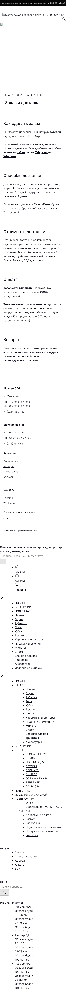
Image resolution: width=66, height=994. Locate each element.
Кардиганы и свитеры (29, 639)
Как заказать (10, 461)
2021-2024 (33, 786)
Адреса (20, 860)
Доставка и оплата (38, 815)
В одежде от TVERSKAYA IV (44, 806)
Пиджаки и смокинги (29, 643)
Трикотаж (21, 659)
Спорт (19, 651)
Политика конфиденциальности (20, 512)
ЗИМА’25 (31, 774)
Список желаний (26, 856)
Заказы (20, 852)
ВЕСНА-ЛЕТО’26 (36, 754)
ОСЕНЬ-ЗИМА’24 (37, 778)
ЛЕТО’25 (31, 766)
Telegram (41, 152)
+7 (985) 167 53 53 (14, 443)
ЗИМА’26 (31, 758)
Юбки (18, 631)
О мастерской (11, 471)
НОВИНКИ (21, 603)
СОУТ (6, 518)
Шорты (30, 713)
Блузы (19, 619)
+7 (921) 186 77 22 (14, 411)
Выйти (19, 868)
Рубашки (21, 623)
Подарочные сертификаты (43, 827)
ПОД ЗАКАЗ (23, 611)
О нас (29, 802)
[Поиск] (4, 892)
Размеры (8, 466)
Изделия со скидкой (28, 668)
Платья (19, 615)
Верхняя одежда (26, 655)
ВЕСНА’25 (32, 770)
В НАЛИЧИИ (23, 607)
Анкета (19, 864)
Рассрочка (33, 823)
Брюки (19, 635)
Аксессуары (23, 663)
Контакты (8, 476)
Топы (18, 627)
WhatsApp (10, 156)
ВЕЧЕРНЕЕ (33, 782)
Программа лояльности (42, 831)
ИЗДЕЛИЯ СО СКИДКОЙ (31, 794)
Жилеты (20, 647)
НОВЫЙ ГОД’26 (36, 762)
